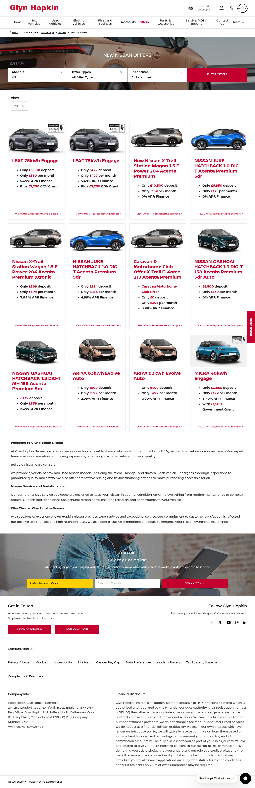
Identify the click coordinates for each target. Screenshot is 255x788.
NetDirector (16, 781)
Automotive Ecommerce (46, 781)
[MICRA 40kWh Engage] (218, 351)
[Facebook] (212, 622)
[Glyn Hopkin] (34, 8)
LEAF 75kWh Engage (35, 161)
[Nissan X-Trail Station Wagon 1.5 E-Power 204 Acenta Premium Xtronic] (36, 239)
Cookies (42, 662)
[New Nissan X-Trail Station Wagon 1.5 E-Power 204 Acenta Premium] (158, 138)
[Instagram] (236, 622)
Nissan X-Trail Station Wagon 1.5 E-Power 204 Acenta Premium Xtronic (36, 269)
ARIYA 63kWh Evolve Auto (96, 376)
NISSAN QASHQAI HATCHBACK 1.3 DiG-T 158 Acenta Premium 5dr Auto (218, 269)
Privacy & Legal (19, 662)
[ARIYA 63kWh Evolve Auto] (97, 351)
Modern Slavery (168, 662)
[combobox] (19, 106)
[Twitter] (220, 622)
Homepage (47, 32)
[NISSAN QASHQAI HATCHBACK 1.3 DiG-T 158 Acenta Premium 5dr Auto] (218, 239)
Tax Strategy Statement (203, 662)
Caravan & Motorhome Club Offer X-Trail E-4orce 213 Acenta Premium (157, 269)
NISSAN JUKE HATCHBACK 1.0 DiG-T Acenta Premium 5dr (217, 168)
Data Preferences (138, 662)
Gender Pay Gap (108, 662)
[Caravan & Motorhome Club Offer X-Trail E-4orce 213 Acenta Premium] (158, 239)
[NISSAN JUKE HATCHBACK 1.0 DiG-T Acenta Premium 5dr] (218, 138)
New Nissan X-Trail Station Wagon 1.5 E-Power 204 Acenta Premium (157, 168)
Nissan (62, 32)
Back (15, 32)
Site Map (84, 662)
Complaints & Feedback (25, 676)
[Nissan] (242, 8)
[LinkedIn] (244, 622)
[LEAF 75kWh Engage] (36, 138)
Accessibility (63, 662)
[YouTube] (228, 623)
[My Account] (222, 8)
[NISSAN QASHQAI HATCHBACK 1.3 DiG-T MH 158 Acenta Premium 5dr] (36, 351)
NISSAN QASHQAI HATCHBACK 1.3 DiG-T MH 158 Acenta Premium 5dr (36, 381)
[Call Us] (231, 8)
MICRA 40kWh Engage (210, 376)
